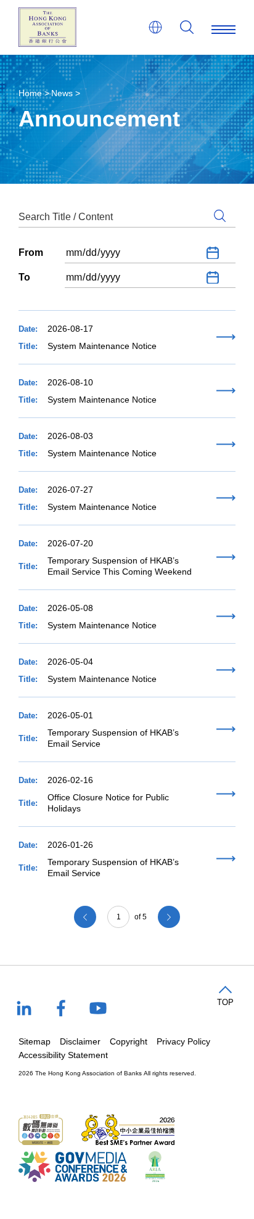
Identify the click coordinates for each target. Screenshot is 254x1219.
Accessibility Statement (63, 1055)
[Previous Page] (85, 917)
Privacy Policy (183, 1041)
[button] (225, 996)
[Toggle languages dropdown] (155, 27)
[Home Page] (47, 27)
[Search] (187, 27)
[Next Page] (169, 917)
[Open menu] (223, 27)
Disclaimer (80, 1041)
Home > (33, 93)
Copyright (128, 1041)
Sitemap (34, 1041)
